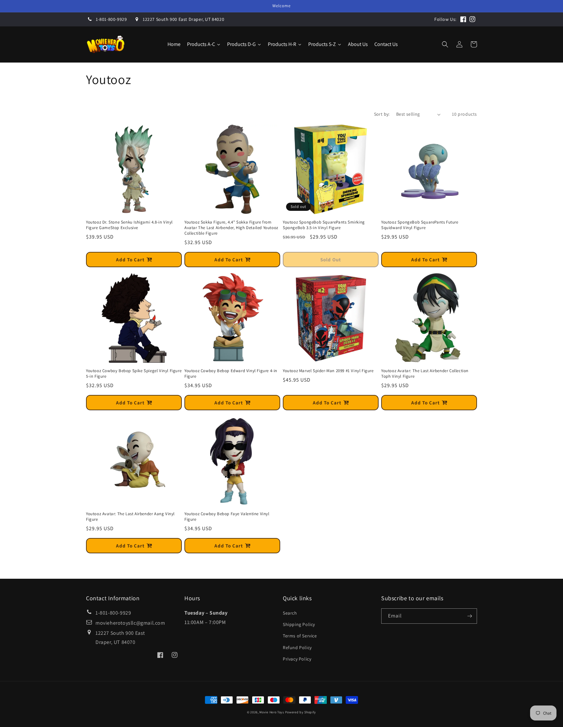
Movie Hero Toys (271, 712)
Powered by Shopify (300, 712)
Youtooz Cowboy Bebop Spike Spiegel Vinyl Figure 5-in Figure (133, 373)
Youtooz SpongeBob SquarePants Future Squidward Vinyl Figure (419, 225)
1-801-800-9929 (111, 19)
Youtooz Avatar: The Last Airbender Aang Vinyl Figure (130, 516)
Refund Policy (297, 647)
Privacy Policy (297, 659)
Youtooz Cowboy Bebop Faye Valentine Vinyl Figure (226, 516)
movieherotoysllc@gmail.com (130, 622)
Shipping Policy (299, 624)
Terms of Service (300, 636)
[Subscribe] (469, 616)
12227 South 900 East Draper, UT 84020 (183, 19)
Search (290, 613)
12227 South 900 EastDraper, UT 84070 (120, 638)
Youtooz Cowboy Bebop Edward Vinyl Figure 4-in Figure (230, 373)
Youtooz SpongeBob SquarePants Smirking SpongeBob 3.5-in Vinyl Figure (324, 225)
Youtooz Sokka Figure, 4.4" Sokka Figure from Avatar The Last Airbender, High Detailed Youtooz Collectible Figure (231, 228)
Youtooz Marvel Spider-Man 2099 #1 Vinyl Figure (328, 370)
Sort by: (382, 114)
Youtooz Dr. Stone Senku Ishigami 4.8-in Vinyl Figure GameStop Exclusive (129, 225)
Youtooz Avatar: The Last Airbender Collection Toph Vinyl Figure (425, 373)
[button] (445, 44)
